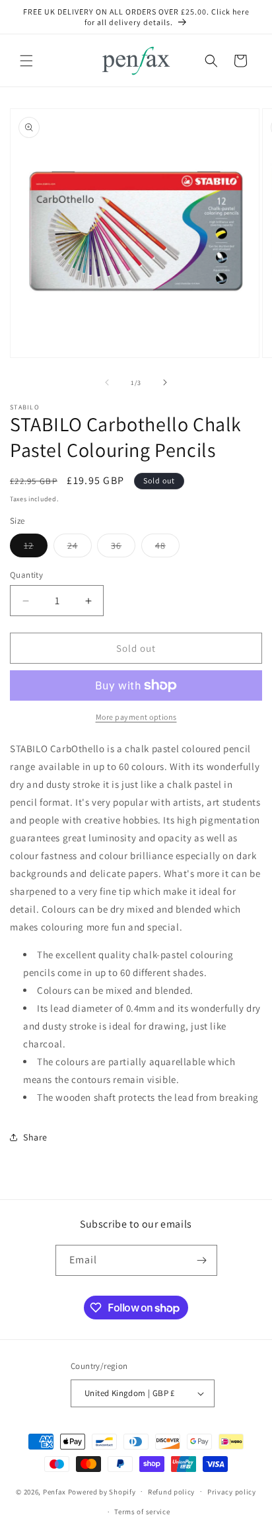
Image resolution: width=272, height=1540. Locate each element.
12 (36, 548)
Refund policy (171, 1491)
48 (167, 548)
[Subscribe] (202, 1260)
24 (79, 548)
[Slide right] (165, 382)
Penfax (54, 1491)
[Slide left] (106, 382)
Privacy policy (231, 1491)
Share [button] (35, 1137)
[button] (26, 60)
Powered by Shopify (102, 1491)
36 (123, 548)
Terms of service (142, 1511)
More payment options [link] (136, 717)
